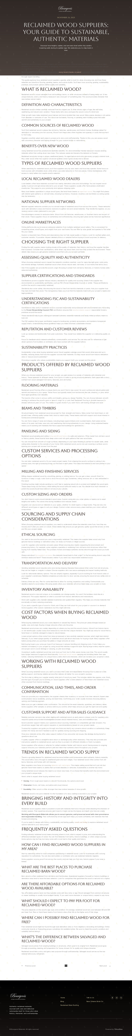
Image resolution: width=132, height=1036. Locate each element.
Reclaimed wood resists (68, 654)
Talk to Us (90, 997)
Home (62, 997)
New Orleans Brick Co (94, 1001)
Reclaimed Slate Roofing (69, 1005)
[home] (65, 9)
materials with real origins (60, 765)
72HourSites (118, 1029)
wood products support (82, 310)
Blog (62, 1001)
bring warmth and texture (58, 436)
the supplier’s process (43, 555)
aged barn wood (86, 191)
